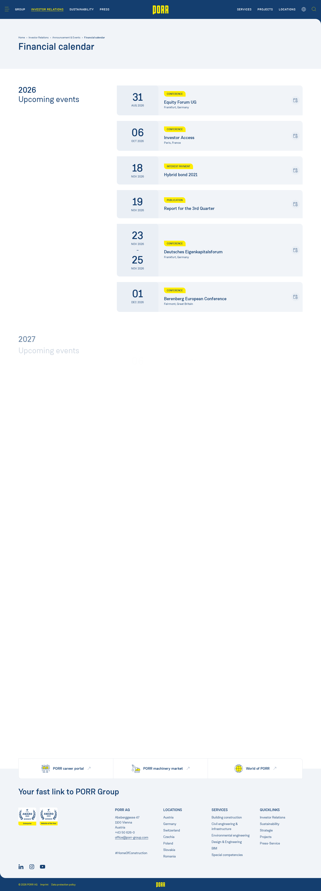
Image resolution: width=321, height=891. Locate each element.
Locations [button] (287, 9)
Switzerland (171, 830)
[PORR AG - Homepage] (160, 9)
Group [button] (20, 9)
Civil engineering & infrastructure (225, 826)
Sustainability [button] (81, 9)
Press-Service (270, 843)
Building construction (227, 817)
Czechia (168, 837)
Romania (169, 856)
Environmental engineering (230, 835)
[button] (7, 9)
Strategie (266, 830)
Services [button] (244, 9)
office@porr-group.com (131, 837)
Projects (266, 837)
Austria (168, 817)
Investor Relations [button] (47, 9)
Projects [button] (265, 9)
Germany (169, 824)
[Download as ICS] (295, 100)
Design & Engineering (227, 842)
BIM (214, 848)
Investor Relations (39, 37)
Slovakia (169, 850)
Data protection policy (63, 884)
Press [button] (104, 9)
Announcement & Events (66, 37)
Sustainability (269, 824)
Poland (168, 843)
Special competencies (227, 855)
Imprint (44, 884)
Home (21, 37)
